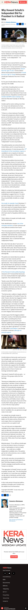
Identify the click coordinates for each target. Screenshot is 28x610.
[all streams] (26, 608)
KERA (4, 579)
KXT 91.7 (5, 592)
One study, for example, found (9, 203)
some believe (14, 328)
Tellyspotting (6, 588)
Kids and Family (6, 582)
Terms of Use (6, 598)
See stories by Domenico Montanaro (16, 520)
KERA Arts (5, 585)
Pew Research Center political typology (14, 272)
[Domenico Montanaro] (4, 503)
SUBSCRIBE (14, 556)
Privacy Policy (6, 595)
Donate (23, 2)
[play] (2, 608)
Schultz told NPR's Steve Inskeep (10, 97)
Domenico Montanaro (11, 22)
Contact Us (5, 601)
